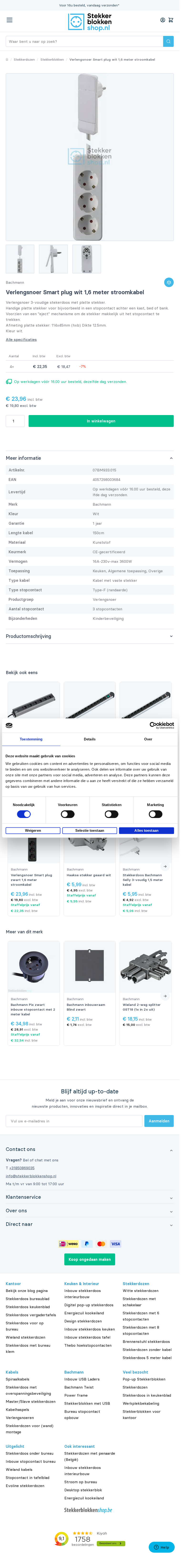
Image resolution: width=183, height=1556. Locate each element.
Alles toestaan (146, 830)
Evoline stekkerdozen (25, 1485)
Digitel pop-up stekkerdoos (88, 1304)
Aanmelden (159, 1121)
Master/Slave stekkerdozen (31, 1401)
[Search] (168, 41)
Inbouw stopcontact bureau (31, 1461)
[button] (90, 1149)
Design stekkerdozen (83, 1321)
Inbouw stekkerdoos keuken (89, 1329)
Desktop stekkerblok (83, 1489)
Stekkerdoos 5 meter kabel (147, 1357)
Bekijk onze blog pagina (27, 1290)
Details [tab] (90, 739)
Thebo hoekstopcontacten (88, 1345)
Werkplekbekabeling (141, 1403)
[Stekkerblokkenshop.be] (89, 1510)
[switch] (67, 814)
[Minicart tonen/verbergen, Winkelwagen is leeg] (171, 20)
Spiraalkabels (17, 1379)
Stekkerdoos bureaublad (27, 1298)
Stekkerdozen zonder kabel (147, 1349)
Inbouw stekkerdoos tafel (87, 1337)
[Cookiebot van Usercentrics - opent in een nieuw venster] (153, 725)
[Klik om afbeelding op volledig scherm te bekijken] (89, 157)
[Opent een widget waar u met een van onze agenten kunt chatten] (161, 1548)
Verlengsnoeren (20, 1417)
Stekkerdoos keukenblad (28, 1306)
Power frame (76, 1395)
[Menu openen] (9, 20)
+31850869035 (22, 1167)
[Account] (163, 20)
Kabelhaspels (17, 1409)
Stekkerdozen (135, 1387)
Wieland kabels (19, 1469)
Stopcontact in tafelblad (27, 1477)
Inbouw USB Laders (82, 1379)
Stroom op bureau (80, 1481)
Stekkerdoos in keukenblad (147, 1395)
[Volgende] (165, 866)
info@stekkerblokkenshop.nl (31, 1176)
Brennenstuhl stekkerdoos (146, 1341)
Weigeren (33, 830)
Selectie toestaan (89, 830)
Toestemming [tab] (31, 739)
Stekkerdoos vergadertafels (31, 1314)
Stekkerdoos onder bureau (29, 1453)
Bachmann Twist (79, 1387)
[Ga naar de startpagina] (90, 22)
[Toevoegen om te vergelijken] (169, 282)
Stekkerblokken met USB (87, 1403)
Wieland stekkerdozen (25, 1337)
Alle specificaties (21, 339)
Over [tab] (148, 739)
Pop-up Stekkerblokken (144, 1379)
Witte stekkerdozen (140, 1290)
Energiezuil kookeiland (84, 1313)
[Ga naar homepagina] (7, 59)
